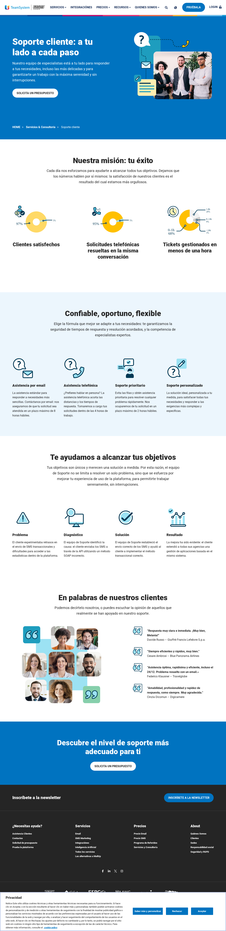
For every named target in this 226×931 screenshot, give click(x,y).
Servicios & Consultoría (40, 127)
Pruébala (193, 7)
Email (78, 833)
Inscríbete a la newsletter (188, 797)
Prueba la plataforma (23, 847)
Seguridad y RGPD (200, 851)
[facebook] (103, 871)
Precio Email (140, 833)
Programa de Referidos (145, 843)
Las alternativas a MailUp (88, 856)
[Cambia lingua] (175, 7)
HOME (16, 127)
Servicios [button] (57, 7)
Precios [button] (102, 7)
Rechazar (177, 911)
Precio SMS (140, 838)
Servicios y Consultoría (145, 847)
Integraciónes (81, 7)
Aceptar (202, 911)
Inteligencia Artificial (85, 847)
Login (213, 7)
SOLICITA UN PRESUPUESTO (35, 93)
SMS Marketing (83, 838)
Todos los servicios (85, 851)
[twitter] (116, 871)
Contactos (17, 838)
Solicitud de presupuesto (24, 843)
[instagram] (121, 871)
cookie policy (50, 927)
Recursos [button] (121, 7)
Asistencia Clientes (22, 833)
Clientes (195, 838)
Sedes (194, 843)
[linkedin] (109, 871)
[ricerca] (166, 7)
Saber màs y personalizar (148, 911)
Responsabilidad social (202, 847)
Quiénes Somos (198, 833)
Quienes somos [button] (146, 7)
